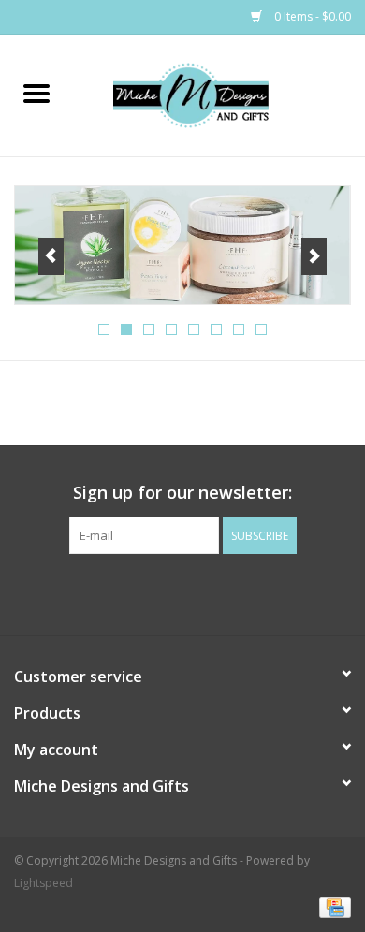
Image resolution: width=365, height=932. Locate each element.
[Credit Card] (332, 906)
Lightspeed (43, 883)
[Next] (314, 256)
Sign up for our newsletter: (182, 492)
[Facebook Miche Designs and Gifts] (166, 592)
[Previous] (51, 256)
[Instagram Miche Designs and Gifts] (199, 592)
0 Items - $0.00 (311, 16)
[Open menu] (36, 92)
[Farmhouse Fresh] (182, 245)
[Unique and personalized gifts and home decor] (219, 94)
